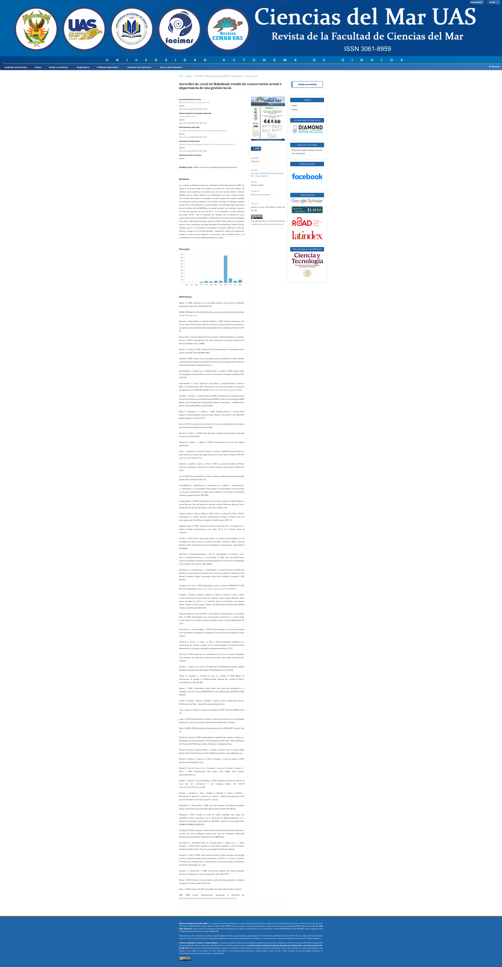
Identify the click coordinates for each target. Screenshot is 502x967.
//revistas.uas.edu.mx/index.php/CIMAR (285, 926)
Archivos (189, 76)
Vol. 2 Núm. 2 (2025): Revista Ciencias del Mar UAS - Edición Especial (219, 76)
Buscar (495, 66)
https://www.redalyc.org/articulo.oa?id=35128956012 (217, 589)
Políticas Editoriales (107, 67)
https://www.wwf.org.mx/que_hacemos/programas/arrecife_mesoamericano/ (208, 898)
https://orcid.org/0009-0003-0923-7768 (193, 109)
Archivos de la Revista (138, 67)
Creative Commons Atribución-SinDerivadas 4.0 (267, 224)
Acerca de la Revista (170, 67)
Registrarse (83, 67)
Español (295, 109)
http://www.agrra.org (189, 315)
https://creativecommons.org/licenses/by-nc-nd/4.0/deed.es (201, 953)
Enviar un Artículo (58, 67)
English (294, 105)
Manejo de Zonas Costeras (260, 194)
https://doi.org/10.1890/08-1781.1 (190, 458)
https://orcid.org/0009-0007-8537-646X (193, 123)
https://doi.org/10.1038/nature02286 (192, 787)
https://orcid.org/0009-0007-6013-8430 (193, 151)
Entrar (38, 67)
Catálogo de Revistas (15, 67)
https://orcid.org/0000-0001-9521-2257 (193, 137)
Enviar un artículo (307, 84)
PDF (257, 149)
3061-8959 (300, 928)
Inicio (181, 76)
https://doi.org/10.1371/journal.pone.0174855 (226, 390)
